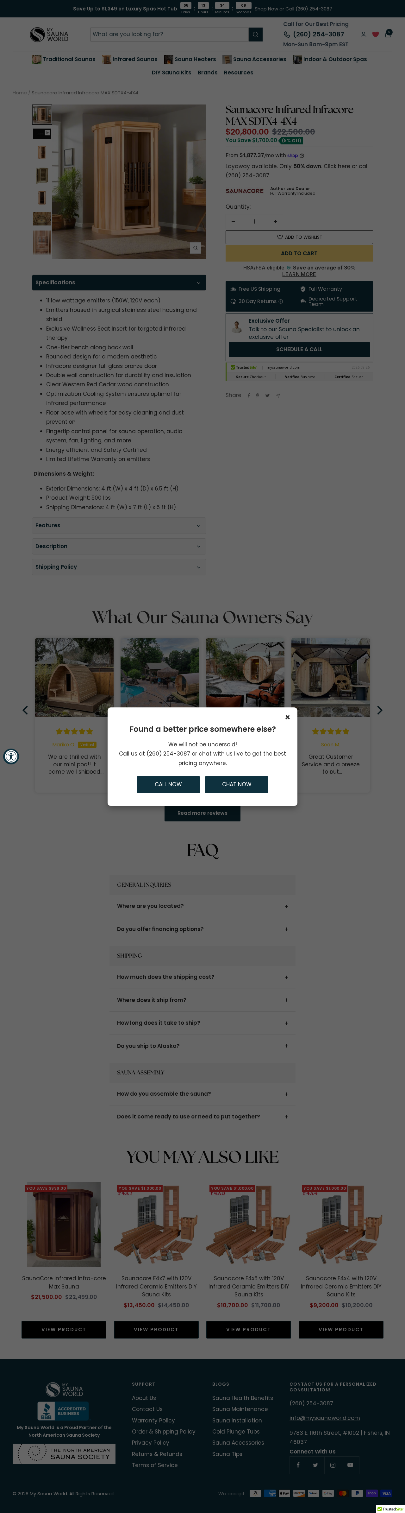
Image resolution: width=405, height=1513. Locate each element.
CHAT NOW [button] (237, 784)
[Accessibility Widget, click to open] (11, 756)
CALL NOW (168, 784)
